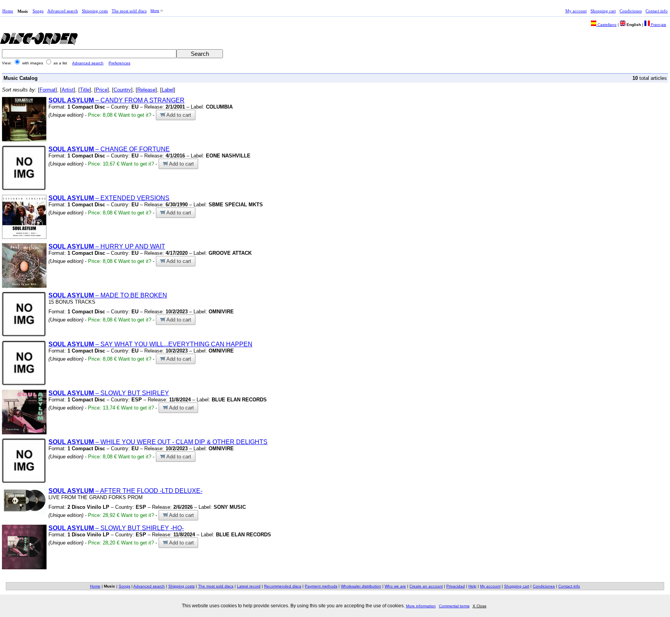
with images (32, 63)
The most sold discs (129, 11)
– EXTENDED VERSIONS (108, 198)
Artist (68, 90)
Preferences (119, 63)
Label (168, 90)
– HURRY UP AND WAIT (106, 246)
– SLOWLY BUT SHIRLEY (108, 393)
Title (85, 90)
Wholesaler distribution (361, 586)
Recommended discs (282, 586)
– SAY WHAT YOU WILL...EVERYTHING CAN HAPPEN (150, 344)
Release (146, 90)
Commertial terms (454, 606)
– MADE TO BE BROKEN (107, 295)
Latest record (249, 586)
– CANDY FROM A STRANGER (116, 100)
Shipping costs (95, 11)
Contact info (657, 11)
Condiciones (631, 11)
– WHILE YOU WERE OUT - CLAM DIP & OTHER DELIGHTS (158, 442)
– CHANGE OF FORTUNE (109, 149)
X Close (480, 606)
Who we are (395, 586)
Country (122, 90)
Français (658, 24)
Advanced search (62, 11)
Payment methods (321, 586)
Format (47, 90)
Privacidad (455, 586)
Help (472, 586)
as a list (60, 63)
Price (101, 90)
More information (421, 606)
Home (7, 11)
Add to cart (178, 115)
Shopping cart (603, 11)
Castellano (606, 24)
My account (576, 11)
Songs (38, 11)
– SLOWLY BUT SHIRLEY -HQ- (116, 528)
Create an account (426, 586)
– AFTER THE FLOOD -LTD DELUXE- (125, 490)
